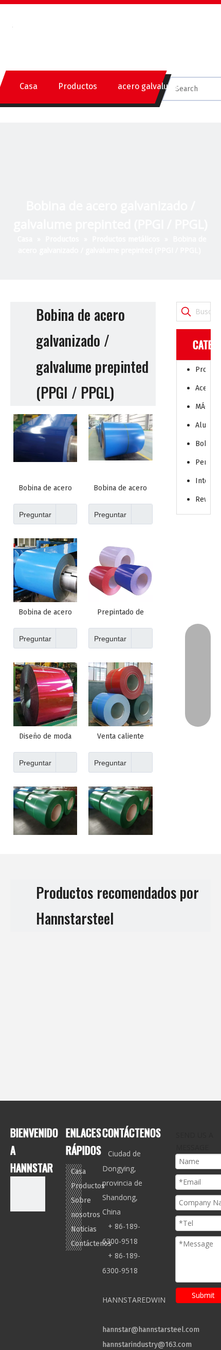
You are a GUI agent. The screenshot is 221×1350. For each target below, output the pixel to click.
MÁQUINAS (200, 406)
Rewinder (200, 499)
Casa (29, 86)
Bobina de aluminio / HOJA (200, 443)
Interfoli (200, 480)
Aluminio (200, 425)
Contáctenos (91, 1243)
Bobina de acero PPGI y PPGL (45, 488)
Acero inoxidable (200, 388)
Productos (77, 86)
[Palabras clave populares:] (186, 311)
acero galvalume (149, 86)
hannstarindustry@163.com (147, 1344)
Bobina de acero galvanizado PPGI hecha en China (120, 488)
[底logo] (27, 1193)
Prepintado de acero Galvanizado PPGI (120, 613)
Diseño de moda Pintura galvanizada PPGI (45, 737)
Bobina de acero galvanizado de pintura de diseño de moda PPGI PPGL (45, 613)
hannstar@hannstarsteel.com (150, 1329)
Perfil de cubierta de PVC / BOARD (200, 462)
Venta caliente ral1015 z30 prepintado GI (120, 737)
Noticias (84, 1229)
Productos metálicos (200, 369)
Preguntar (35, 514)
